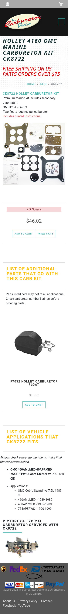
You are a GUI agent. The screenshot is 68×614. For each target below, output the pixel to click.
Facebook (9, 605)
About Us (9, 601)
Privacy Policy (28, 601)
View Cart (45, 233)
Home (31, 84)
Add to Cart (24, 233)
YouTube (24, 605)
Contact (46, 601)
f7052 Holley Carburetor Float (34, 383)
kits (43, 84)
